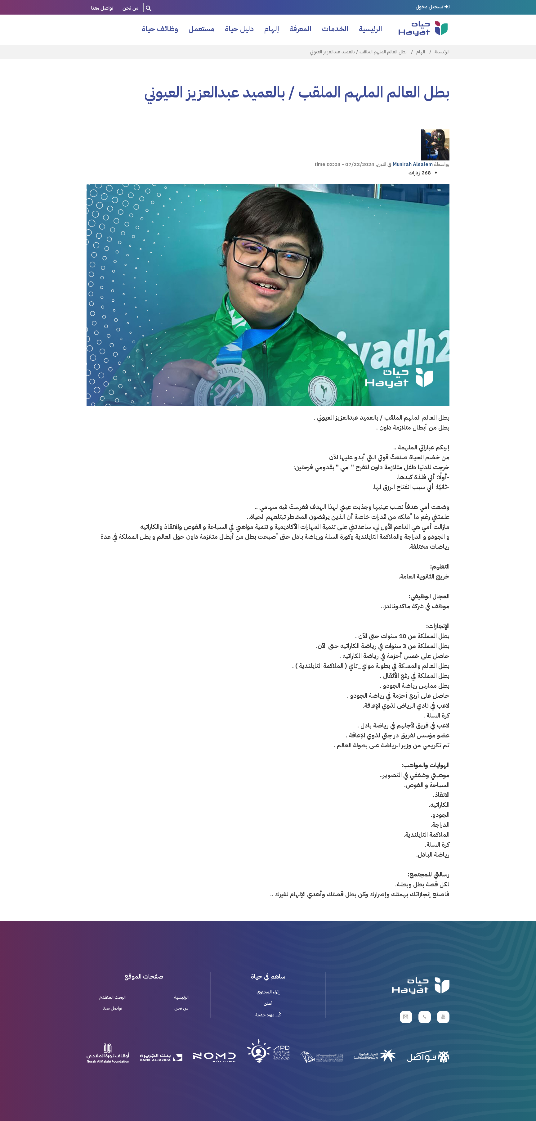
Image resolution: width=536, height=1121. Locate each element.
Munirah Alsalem (413, 164)
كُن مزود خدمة (268, 1015)
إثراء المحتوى (268, 992)
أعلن (268, 1003)
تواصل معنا (102, 8)
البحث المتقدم (112, 997)
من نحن (131, 8)
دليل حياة (239, 28)
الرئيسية (370, 28)
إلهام (271, 28)
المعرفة (300, 28)
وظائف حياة (160, 28)
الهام (420, 51)
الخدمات (335, 28)
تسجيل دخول (430, 7)
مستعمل (201, 28)
